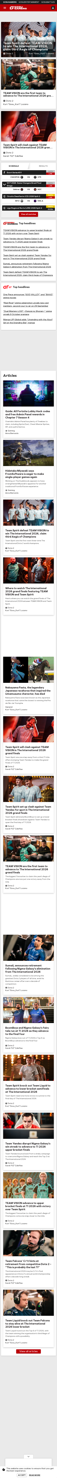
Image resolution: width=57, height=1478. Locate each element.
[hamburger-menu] (4, 7)
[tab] (13, 166)
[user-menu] (53, 8)
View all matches (28, 214)
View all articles (28, 1351)
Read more (34, 1475)
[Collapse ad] (28, 1456)
